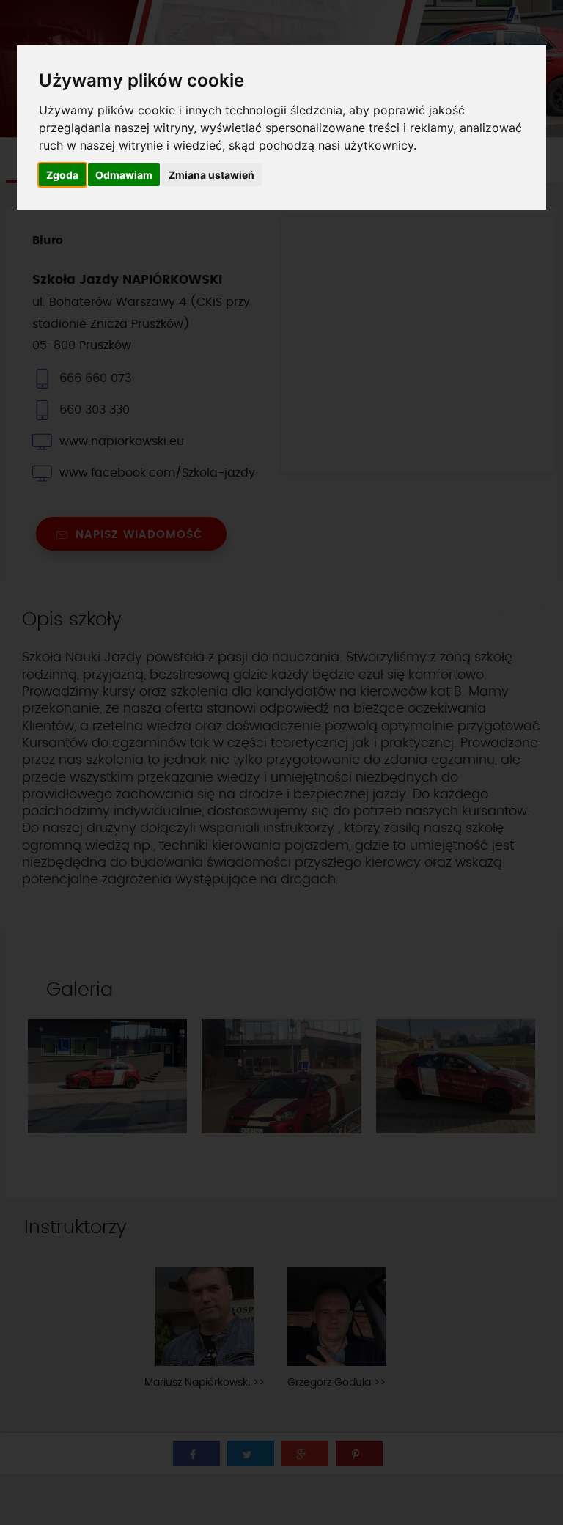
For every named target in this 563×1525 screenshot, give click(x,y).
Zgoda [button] (62, 175)
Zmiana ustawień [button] (211, 175)
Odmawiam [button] (123, 175)
